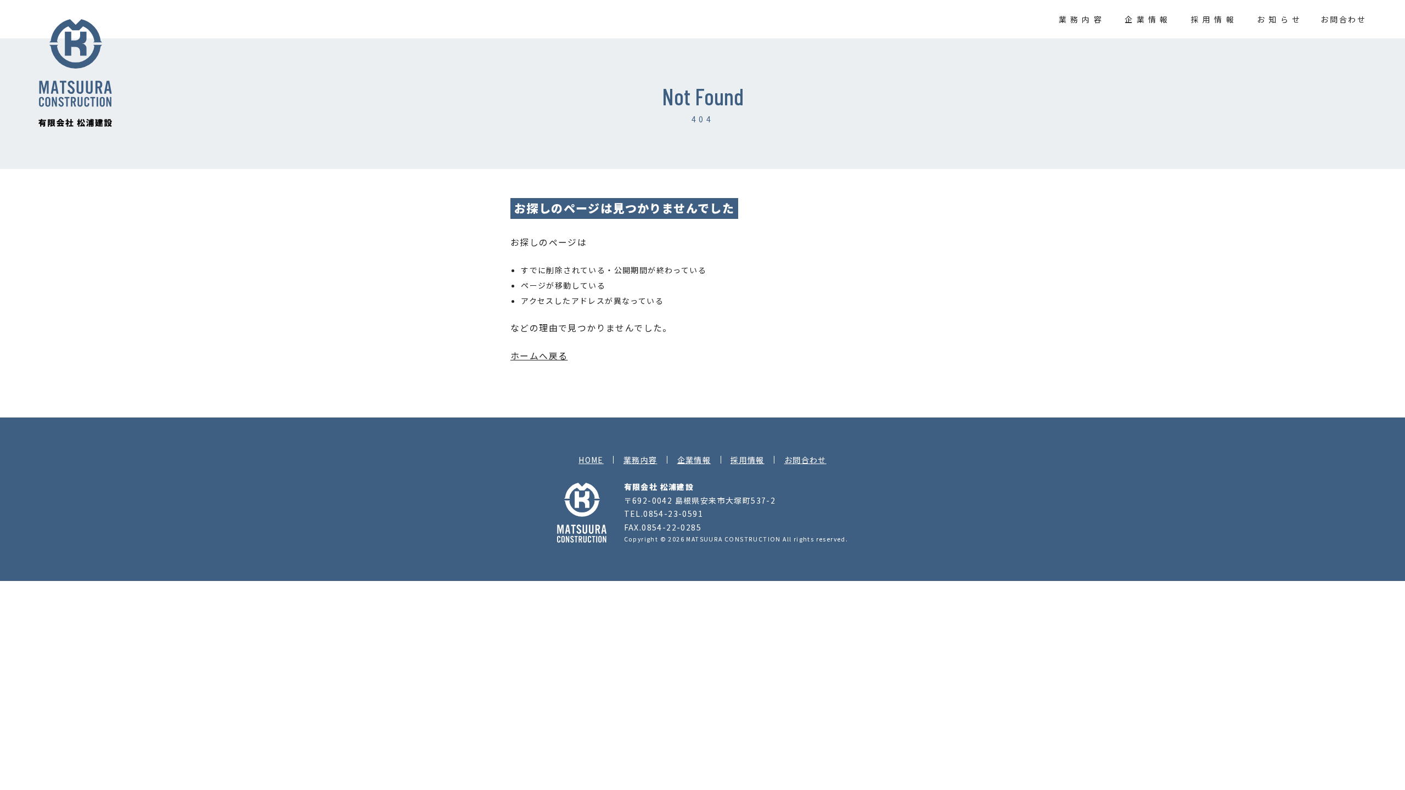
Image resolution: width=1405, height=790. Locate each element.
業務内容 (1082, 19)
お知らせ (1280, 19)
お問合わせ (1343, 19)
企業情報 (1148, 19)
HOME (591, 460)
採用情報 (1214, 19)
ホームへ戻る (538, 355)
